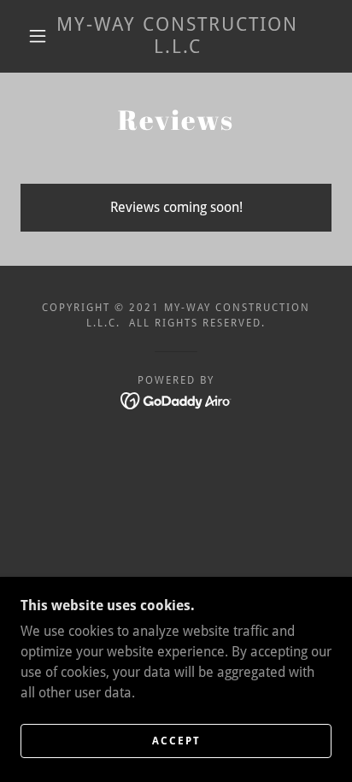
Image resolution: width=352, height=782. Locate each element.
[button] (38, 36)
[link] (178, 36)
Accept (176, 741)
